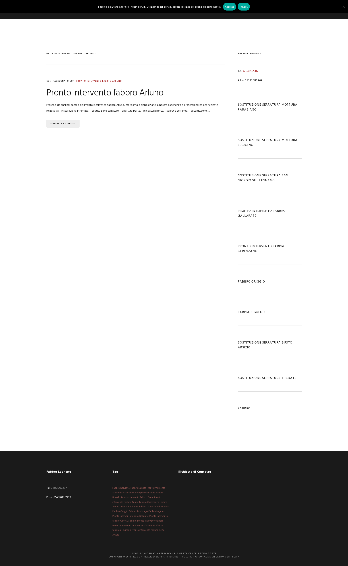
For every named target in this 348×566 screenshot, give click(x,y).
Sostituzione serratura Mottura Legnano (267, 143)
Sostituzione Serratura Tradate (267, 378)
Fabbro (244, 408)
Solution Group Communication (203, 557)
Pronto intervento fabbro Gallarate (262, 213)
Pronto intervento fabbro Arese (137, 497)
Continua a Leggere (63, 124)
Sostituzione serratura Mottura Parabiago (267, 107)
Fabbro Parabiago (138, 511)
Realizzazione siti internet (162, 557)
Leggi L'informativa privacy (151, 553)
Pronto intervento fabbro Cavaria (137, 507)
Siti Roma (233, 557)
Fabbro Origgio (251, 281)
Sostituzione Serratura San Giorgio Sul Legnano (263, 178)
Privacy (244, 6)
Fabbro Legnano (156, 511)
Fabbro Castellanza (149, 502)
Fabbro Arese (162, 507)
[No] (343, 7)
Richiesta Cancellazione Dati (195, 553)
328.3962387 (250, 71)
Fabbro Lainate (138, 488)
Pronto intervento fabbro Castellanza (143, 526)
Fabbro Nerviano (121, 488)
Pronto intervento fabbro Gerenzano (262, 249)
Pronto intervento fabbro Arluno (99, 81)
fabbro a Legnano (121, 530)
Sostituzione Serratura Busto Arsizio (265, 345)
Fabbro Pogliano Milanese (142, 493)
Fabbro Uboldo (251, 312)
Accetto (229, 6)
